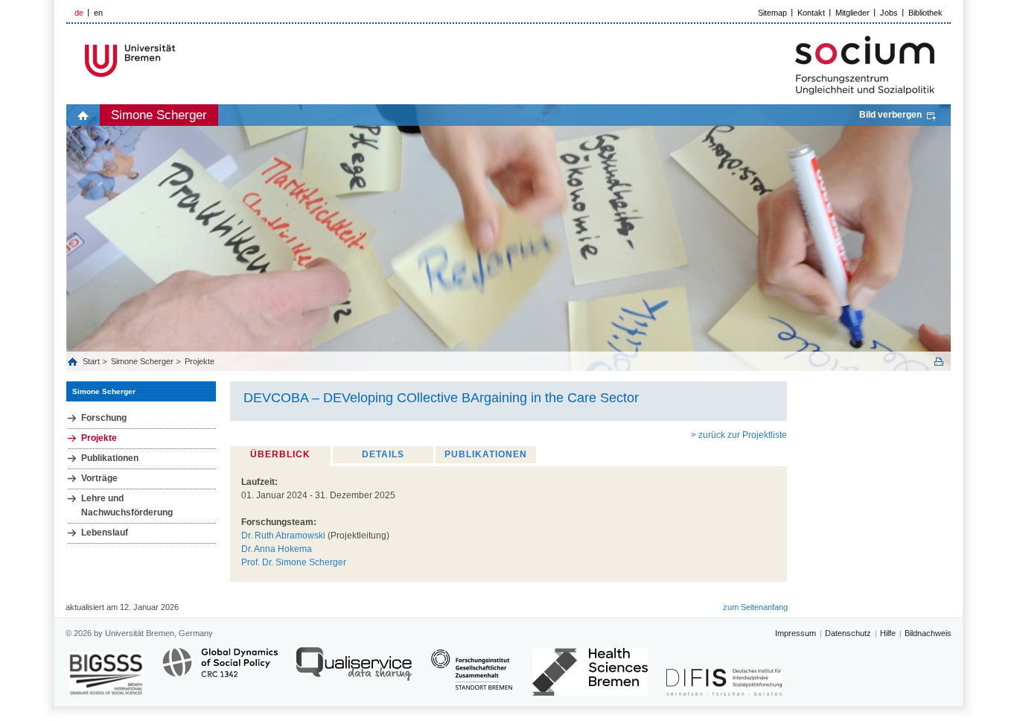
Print (938, 362)
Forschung (104, 418)
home (83, 115)
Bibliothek (925, 12)
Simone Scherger (159, 115)
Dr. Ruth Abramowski (283, 535)
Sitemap (772, 12)
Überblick (280, 454)
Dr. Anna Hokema (276, 549)
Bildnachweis (928, 633)
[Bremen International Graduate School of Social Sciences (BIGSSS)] (106, 674)
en (98, 12)
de (78, 12)
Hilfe (888, 633)
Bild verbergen (890, 114)
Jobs (889, 12)
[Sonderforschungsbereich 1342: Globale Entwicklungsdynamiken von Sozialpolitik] (220, 671)
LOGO (180, 60)
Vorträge (99, 478)
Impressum (795, 633)
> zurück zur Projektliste (739, 435)
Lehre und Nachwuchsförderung (127, 505)
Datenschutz (848, 633)
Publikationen (109, 458)
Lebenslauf (104, 532)
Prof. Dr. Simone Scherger (293, 562)
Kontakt (811, 12)
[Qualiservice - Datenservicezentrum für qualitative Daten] (354, 671)
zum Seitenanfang (755, 607)
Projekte (199, 361)
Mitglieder (852, 12)
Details (383, 454)
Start (92, 361)
